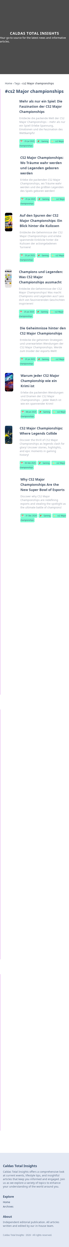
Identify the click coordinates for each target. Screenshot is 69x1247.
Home (8, 83)
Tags (17, 83)
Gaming (42, 141)
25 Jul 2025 (27, 141)
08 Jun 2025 (29, 412)
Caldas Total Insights (34, 33)
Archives (8, 1206)
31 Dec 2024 (29, 515)
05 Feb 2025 (28, 463)
